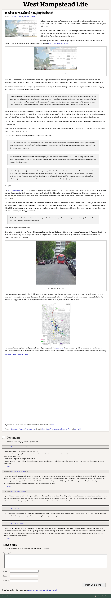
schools (62, 429)
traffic (68, 429)
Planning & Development (27, 429)
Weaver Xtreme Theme (103, 596)
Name (6, 571)
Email (5, 576)
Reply (9, 466)
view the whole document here (58, 43)
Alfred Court (45, 429)
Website (6, 580)
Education (14, 429)
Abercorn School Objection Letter (16, 354)
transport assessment (15, 190)
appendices (59, 348)
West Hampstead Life (13, 596)
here (52, 425)
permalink (77, 429)
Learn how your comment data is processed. (42, 590)
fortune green (54, 429)
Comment (7, 553)
